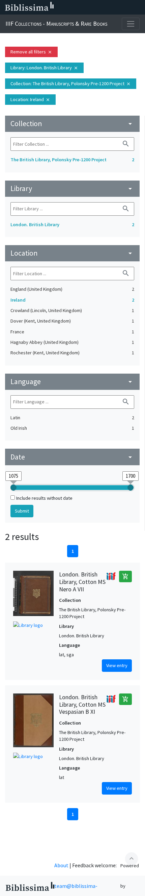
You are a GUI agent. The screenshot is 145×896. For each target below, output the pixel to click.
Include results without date (44, 498)
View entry (116, 665)
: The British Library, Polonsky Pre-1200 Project (70, 83)
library (72, 188)
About (61, 865)
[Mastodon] (105, 7)
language (72, 381)
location (72, 253)
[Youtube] (116, 7)
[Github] (127, 7)
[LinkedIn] (84, 7)
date (72, 457)
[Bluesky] (95, 7)
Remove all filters (31, 52)
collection (72, 123)
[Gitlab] (138, 7)
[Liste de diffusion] (73, 7)
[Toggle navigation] (131, 24)
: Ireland (30, 99)
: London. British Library (44, 68)
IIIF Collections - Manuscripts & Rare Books (56, 23)
